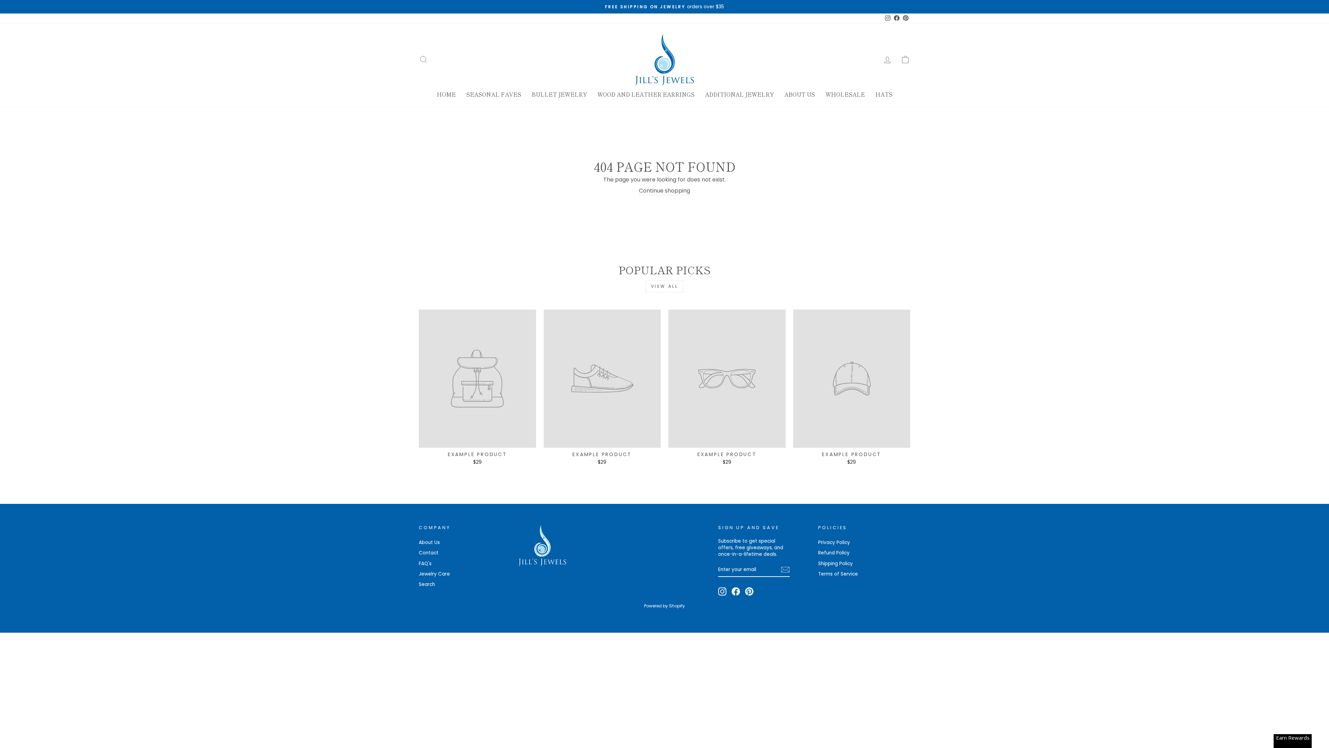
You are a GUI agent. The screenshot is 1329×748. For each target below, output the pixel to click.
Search (427, 584)
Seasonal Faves (493, 94)
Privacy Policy (834, 542)
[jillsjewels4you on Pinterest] (749, 591)
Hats (884, 94)
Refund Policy (834, 553)
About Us (799, 94)
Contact (429, 553)
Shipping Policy (835, 563)
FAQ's (425, 563)
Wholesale (845, 94)
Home (446, 94)
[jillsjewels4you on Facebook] (736, 591)
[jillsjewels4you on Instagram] (722, 591)
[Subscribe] (785, 570)
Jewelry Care (434, 574)
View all (664, 286)
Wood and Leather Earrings (646, 94)
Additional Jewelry (739, 94)
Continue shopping (664, 191)
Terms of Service (838, 574)
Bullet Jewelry (559, 94)
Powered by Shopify (664, 606)
